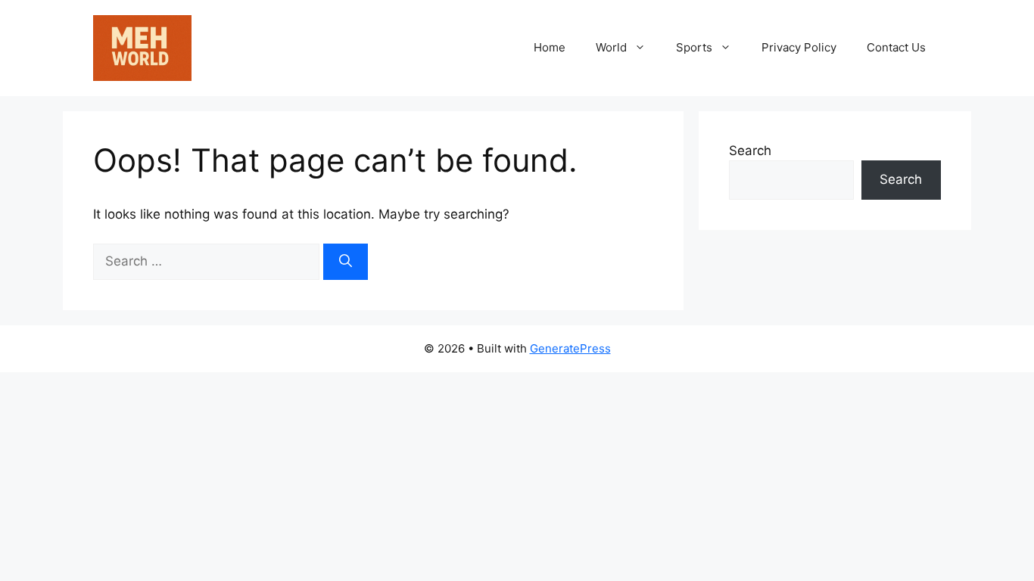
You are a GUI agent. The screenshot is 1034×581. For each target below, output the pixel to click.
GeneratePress (570, 348)
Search (750, 150)
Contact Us (896, 47)
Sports (694, 47)
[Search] (345, 262)
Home (549, 47)
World (611, 47)
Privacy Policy (798, 47)
